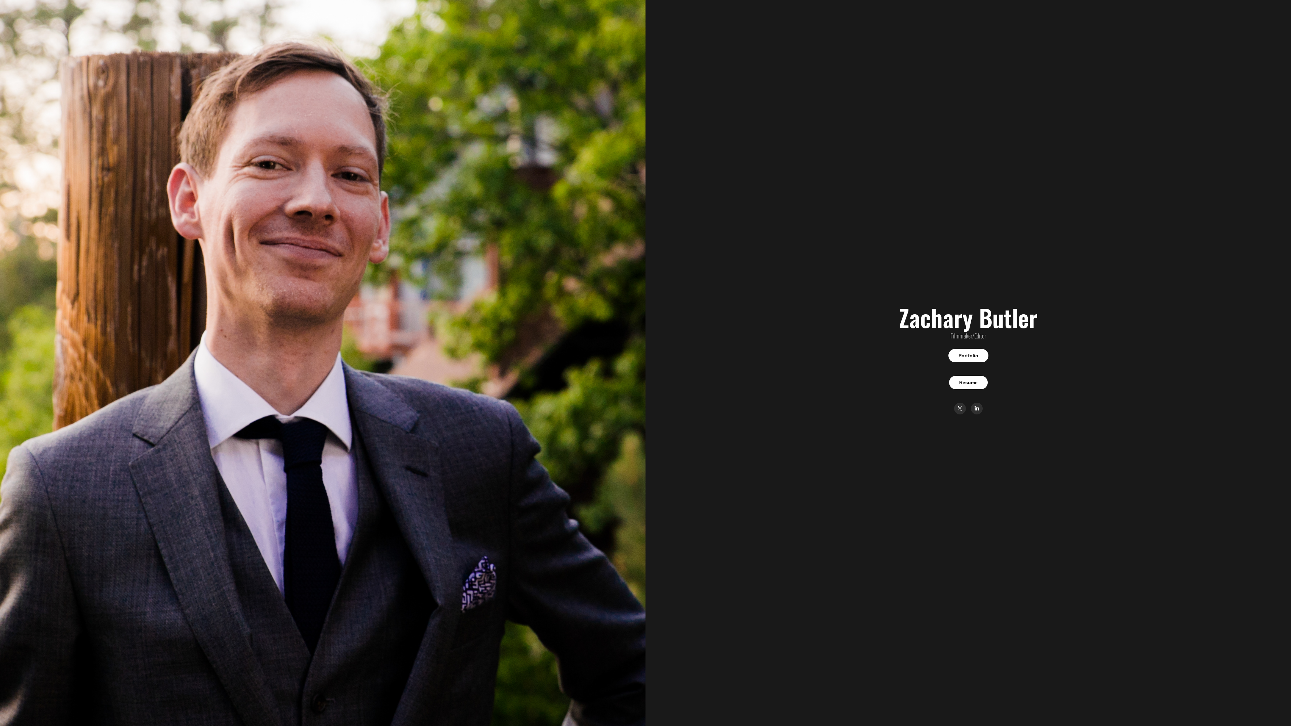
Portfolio (968, 355)
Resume (968, 382)
